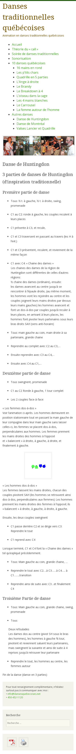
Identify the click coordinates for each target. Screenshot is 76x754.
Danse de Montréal (31, 124)
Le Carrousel (26, 105)
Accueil (17, 44)
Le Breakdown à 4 (30, 91)
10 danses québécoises (28, 63)
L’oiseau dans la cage (32, 96)
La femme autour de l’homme (38, 110)
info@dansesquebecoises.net (24, 694)
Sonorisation (21, 58)
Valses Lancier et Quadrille (36, 128)
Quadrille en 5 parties (32, 77)
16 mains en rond (29, 68)
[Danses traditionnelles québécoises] (39, 155)
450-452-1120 (15, 697)
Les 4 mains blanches (32, 100)
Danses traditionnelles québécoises (28, 17)
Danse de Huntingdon (33, 119)
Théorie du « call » (25, 49)
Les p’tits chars (27, 72)
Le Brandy (24, 86)
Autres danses (22, 114)
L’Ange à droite (28, 82)
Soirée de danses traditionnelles (35, 54)
